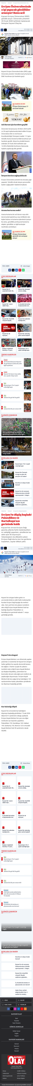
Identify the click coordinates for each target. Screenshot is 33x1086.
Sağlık (16, 1033)
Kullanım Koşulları (21, 1073)
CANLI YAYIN (7, 1004)
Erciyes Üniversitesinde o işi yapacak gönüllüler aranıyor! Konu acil (22, 3)
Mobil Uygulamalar (8, 1076)
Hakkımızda (6, 1073)
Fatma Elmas (8, 575)
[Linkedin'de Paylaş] (16, 270)
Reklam (5, 1078)
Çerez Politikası (21, 1076)
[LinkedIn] (18, 1009)
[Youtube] (22, 1009)
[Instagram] (15, 1009)
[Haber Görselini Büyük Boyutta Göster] (16, 46)
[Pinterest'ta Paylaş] (20, 270)
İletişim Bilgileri (21, 1078)
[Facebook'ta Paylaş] (2, 30)
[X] (11, 1009)
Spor (16, 1018)
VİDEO (6, 1000)
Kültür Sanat (16, 1031)
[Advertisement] (16, 252)
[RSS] (25, 1009)
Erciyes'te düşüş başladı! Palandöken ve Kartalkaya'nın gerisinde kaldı (21, 511)
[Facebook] (8, 1009)
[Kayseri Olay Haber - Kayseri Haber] (16, 1060)
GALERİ (22, 1000)
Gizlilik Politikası (21, 1071)
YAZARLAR (23, 1004)
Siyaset (16, 1051)
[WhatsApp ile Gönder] (23, 270)
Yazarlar (16, 1021)
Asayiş (17, 1048)
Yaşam (16, 1036)
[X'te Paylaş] (5, 30)
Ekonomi (16, 1046)
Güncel (10, 3)
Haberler (3, 3)
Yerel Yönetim (16, 1023)
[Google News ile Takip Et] (28, 57)
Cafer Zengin (9, 57)
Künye (4, 1071)
